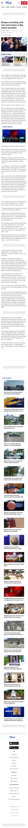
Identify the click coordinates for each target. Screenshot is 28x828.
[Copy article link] (10, 35)
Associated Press (5, 30)
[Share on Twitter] (8, 35)
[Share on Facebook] (5, 35)
